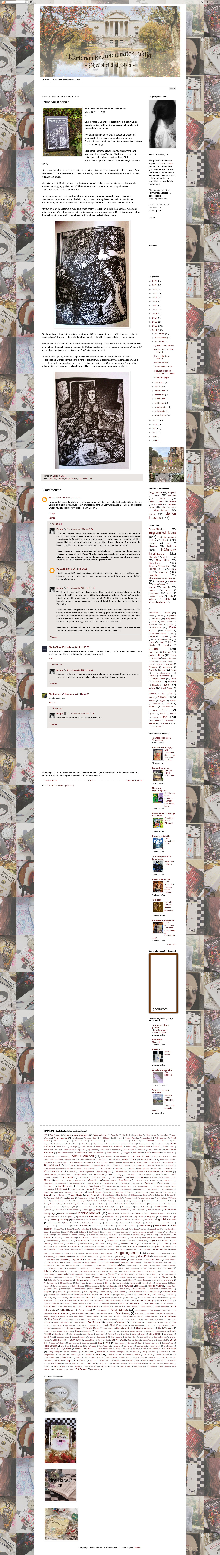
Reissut (172, 501)
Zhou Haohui (57, 1369)
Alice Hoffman (147, 1141)
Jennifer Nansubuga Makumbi (143, 1232)
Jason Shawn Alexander (137, 1229)
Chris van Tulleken (144, 1174)
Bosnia (170, 621)
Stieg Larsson (59, 1340)
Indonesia (163, 636)
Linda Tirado (83, 1268)
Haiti (171, 634)
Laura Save (135, 1262)
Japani (153, 649)
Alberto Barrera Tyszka (63, 1141)
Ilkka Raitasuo (125, 1220)
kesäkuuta (160, 394)
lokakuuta (159, 342)
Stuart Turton (75, 1340)
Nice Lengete (157, 1295)
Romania (172, 682)
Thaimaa (152, 706)
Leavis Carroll (49, 1265)
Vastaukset (57, 524)
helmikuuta (160, 411)
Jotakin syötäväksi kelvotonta (161, 857)
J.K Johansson (109, 1223)
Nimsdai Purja (129, 1298)
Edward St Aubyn (93, 1189)
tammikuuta (160, 415)
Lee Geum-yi (72, 1265)
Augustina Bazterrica (161, 1156)
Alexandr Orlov (96, 1141)
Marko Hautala (169, 1277)
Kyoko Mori (65, 1262)
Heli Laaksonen (66, 1214)
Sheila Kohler (112, 1331)
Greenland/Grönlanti (157, 634)
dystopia (153, 575)
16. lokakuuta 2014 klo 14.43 (81, 588)
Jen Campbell (94, 1232)
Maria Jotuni (48, 1277)
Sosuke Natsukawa (79, 1337)
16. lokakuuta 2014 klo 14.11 (73, 569)
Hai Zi (137, 1207)
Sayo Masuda (108, 1328)
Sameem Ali (57, 1325)
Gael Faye (109, 1201)
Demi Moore (123, 1183)
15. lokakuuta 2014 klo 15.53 (75, 647)
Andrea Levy (131, 1147)
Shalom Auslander (83, 1331)
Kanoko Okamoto (90, 1246)
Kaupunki (172, 492)
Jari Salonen (96, 1229)
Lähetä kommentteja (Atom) (60, 785)
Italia (170, 642)
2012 (155, 424)
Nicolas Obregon (64, 1298)
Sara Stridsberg (136, 1325)
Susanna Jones (73, 1343)
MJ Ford (123, 1271)
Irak (154, 639)
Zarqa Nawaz (164, 1366)
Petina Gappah (140, 1310)
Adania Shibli (137, 1135)
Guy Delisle (105, 1207)
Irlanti (168, 639)
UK (164, 710)
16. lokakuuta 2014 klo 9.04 (80, 529)
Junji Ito (143, 1244)
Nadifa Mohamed (167, 1289)
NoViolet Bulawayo (161, 1298)
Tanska (168, 704)
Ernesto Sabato (108, 1195)
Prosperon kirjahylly (162, 747)
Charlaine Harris (53, 1171)
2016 (155, 322)
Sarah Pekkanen (162, 1325)
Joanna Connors (70, 1238)
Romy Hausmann (145, 1319)
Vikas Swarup (59, 1360)
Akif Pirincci (117, 1138)
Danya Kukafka (110, 1180)
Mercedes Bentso (95, 1283)
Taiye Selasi (64, 1346)
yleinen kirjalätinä (157, 602)
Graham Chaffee (139, 1204)
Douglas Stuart (125, 1186)
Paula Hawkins (146, 1306)
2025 (155, 285)
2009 (155, 436)
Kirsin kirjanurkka (161, 879)
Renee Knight (107, 1316)
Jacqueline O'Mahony (165, 1223)
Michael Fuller (147, 1283)
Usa (90, 479)
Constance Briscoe (118, 1177)
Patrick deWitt (50, 1306)
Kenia (151, 655)
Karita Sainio (63, 1249)
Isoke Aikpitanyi (95, 1223)
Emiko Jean (119, 1192)
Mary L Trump (97, 1280)
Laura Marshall (122, 1262)
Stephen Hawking (160, 1337)
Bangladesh (171, 619)
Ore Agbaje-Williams (113, 1300)
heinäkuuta (160, 390)
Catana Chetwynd (104, 1168)
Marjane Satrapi (138, 1277)
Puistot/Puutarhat (156, 501)
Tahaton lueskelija (161, 738)
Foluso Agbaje (116, 1198)
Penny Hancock (85, 1310)
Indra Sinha (137, 1220)
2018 (155, 313)
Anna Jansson (129, 1150)
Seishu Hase (49, 1331)
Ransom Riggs (49, 1316)
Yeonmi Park (168, 1363)
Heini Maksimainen (154, 1210)
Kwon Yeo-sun (170, 1259)
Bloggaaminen (156, 492)
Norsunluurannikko (163, 673)
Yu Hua (104, 1366)
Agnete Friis (164, 1135)
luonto (152, 514)
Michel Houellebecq (59, 1286)
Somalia (152, 694)
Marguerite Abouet (142, 1274)
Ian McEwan (90, 1220)
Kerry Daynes (163, 1253)
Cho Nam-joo (98, 1174)
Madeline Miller (150, 1271)
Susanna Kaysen (88, 1343)
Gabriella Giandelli (95, 1201)
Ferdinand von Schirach (86, 1198)
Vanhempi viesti (134, 780)
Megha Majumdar (50, 1283)
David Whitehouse (76, 1183)
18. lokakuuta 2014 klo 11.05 (80, 713)
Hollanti (152, 636)
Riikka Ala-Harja (151, 1316)
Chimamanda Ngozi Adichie (159, 1171)
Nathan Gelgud (105, 1292)
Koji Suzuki (77, 1259)
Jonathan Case (112, 1241)
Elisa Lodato (48, 1192)
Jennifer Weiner (162, 1232)
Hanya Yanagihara (104, 1210)
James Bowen (64, 1226)
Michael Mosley (161, 1283)
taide (171, 596)
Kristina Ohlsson (153, 1259)
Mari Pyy (155, 1274)
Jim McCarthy (138, 1235)
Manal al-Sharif (91, 1274)
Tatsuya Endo (128, 1346)
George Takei (76, 1204)
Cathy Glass (118, 1168)
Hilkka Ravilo (95, 1216)
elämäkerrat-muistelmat (162, 578)
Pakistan (153, 676)
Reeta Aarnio (79, 1316)
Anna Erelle (105, 1150)
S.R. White (109, 1322)
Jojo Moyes (81, 1240)
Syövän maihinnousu (164, 345)
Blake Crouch (142, 1162)
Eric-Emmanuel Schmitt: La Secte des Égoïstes (169, 755)
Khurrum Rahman (79, 1257)
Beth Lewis (89, 1162)
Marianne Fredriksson (64, 1277)
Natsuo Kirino (169, 1291)
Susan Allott (162, 1340)
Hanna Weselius (73, 1210)
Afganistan (153, 613)
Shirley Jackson (136, 1331)
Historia (152, 543)
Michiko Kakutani (108, 1286)
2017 (155, 318)
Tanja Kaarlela (77, 1346)
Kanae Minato (74, 1247)
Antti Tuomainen (152, 1153)
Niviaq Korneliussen (145, 1298)
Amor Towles (61, 1147)
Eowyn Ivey (63, 1195)
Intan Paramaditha (54, 1223)
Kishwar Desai (159, 1257)
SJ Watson (121, 1322)
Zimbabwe (156, 726)
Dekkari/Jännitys (156, 529)
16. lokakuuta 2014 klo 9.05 (80, 670)
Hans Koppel (87, 1210)
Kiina (161, 655)
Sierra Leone (154, 691)
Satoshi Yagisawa (74, 1328)
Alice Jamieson (163, 1141)
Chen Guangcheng (86, 1172)
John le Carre (67, 1241)
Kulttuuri (171, 546)
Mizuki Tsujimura (110, 1289)
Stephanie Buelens (115, 1337)
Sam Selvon (163, 1322)
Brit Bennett (168, 1162)
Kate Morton (120, 1249)
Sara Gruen (123, 1325)
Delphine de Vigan (109, 1183)
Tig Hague (136, 1349)
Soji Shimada (168, 1334)
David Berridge (125, 1180)
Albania (151, 616)
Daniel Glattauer (80, 1180)
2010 (155, 432)
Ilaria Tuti (112, 1220)
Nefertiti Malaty (65, 1295)
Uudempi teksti (50, 780)
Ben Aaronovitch (148, 1159)
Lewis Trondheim (169, 1265)
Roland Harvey (103, 1319)
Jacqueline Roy (50, 1226)
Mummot (156, 1042)
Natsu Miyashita (120, 1292)
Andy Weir (48, 1150)
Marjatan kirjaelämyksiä (159, 789)
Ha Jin (115, 1207)
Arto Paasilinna (62, 1156)
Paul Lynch (77, 1306)
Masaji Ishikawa (127, 1280)
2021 (155, 301)
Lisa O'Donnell (131, 1268)
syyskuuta (160, 382)
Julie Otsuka (100, 1244)
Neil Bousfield (71, 479)
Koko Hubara (91, 1259)
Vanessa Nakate (97, 1357)
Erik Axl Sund (92, 1195)
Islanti (151, 642)
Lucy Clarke (101, 1271)
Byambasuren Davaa (99, 1165)
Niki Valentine (106, 1298)
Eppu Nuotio (76, 1195)
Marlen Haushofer (66, 1280)
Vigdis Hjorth (165, 1357)
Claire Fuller (67, 1177)
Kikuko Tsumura (107, 1257)
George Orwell (62, 1204)
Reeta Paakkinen (93, 1316)
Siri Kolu (126, 1334)
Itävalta (152, 645)
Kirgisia (173, 655)
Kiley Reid (119, 1257)
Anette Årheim (69, 1150)
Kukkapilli (157, 1049)
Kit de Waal (172, 1257)
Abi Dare (67, 1135)
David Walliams (60, 1183)
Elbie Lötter (139, 1189)
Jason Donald (109, 1229)
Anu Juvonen (168, 1153)
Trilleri (152, 569)
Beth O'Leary (102, 1162)
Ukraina (163, 713)
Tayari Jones (141, 1346)
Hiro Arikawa (126, 1217)
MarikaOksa (55, 647)
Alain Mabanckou (161, 1138)
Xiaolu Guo (56, 1363)
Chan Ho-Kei (168, 1168)
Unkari (173, 714)
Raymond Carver (64, 1316)
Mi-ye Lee (109, 1283)
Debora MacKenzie (93, 1183)
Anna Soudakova (155, 1150)
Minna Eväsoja (52, 1289)
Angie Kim (80, 1150)
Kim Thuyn (130, 1257)
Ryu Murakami (94, 1322)
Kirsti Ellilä (144, 1256)
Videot (173, 507)
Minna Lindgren (66, 1289)
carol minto (95, 1369)
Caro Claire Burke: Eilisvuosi (169, 821)
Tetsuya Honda (65, 1349)
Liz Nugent (168, 1268)
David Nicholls (168, 1180)
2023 (155, 293)
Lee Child (60, 1265)
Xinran (66, 1363)
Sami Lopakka (81, 1325)
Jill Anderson (125, 1235)
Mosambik (167, 667)
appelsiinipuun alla (162, 1070)
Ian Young (101, 1220)
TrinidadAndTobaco (169, 706)
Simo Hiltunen (88, 1334)
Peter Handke (101, 1310)
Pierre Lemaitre (60, 1313)
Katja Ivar (67, 1253)
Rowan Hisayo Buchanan (62, 1322)
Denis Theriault (136, 1183)
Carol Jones (76, 1168)
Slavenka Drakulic (138, 1334)
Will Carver (160, 1360)
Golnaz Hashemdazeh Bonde (119, 1204)
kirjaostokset (161, 510)
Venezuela (169, 720)
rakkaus (152, 590)
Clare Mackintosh (99, 1177)
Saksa (152, 688)
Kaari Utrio (163, 1244)
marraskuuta (161, 338)
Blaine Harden (128, 1162)
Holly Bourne (138, 1217)
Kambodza (153, 652)
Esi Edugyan (135, 1195)
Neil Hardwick (105, 1295)
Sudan (151, 698)
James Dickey (97, 1226)
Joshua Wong (141, 1241)
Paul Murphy (107, 1306)
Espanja (169, 625)
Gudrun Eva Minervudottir (88, 1207)
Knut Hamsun (52, 1259)
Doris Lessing (95, 1186)
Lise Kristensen (155, 1268)
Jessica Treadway (78, 1235)
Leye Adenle (51, 1268)
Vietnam (164, 723)
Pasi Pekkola (150, 1303)
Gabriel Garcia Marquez (77, 1201)
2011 (154, 428)
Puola (173, 679)
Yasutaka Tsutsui (154, 1363)
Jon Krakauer (97, 1241)
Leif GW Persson (86, 1265)
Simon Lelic (100, 1334)
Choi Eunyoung (114, 1174)
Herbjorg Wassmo (127, 1213)
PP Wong (65, 1303)
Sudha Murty (89, 1340)
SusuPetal (157, 1039)
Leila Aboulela (100, 1265)
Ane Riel (58, 1150)
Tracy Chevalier (149, 1352)
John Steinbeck (53, 1241)
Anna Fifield (116, 1150)
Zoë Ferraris (81, 1369)
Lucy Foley (113, 1271)
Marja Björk (125, 1277)
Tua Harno (62, 1355)
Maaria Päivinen (135, 1271)
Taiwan (173, 701)
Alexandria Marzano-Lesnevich (117, 1141)
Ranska (156, 681)
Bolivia (163, 621)
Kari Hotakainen (135, 1247)
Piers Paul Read (78, 1313)
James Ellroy (111, 1226)
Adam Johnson (100, 1135)
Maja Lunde (63, 1274)
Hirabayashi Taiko (111, 1217)
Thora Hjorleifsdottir (105, 1349)
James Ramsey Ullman (127, 1226)
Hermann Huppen (157, 1213)
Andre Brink (116, 1146)
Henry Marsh (113, 1213)
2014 (155, 330)
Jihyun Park (112, 1235)
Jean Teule (56, 1232)
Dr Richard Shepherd (142, 1186)
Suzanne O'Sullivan (135, 1343)
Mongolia (153, 667)
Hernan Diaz (171, 1213)
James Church (80, 1225)
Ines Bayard (148, 1220)
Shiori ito (123, 1331)
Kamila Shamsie (59, 1246)
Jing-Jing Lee (152, 1235)
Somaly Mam (49, 1337)
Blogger (137, 1547)
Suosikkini (154, 563)
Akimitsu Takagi (131, 1138)
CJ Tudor (124, 1165)
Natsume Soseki (152, 1292)
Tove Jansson (134, 1352)
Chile (160, 624)
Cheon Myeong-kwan (103, 1172)
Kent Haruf (151, 1253)
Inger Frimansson (166, 1219)
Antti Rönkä (137, 1153)
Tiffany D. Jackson (122, 1349)
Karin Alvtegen (152, 1246)
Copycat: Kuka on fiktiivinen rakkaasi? (164, 372)
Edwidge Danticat (111, 1189)
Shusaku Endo (60, 1334)
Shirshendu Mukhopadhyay (156, 1331)
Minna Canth (171, 1286)
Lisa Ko (120, 1268)
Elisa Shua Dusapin (63, 1192)
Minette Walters (155, 1286)
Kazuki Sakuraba (92, 1253)
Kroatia (154, 661)
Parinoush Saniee (108, 1303)
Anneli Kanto (80, 1153)
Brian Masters (156, 1162)
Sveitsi (152, 701)
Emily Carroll (142, 1192)
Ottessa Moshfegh (146, 1300)
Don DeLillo (81, 1186)
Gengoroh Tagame (133, 1201)
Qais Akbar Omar (106, 1313)
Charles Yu (71, 1172)
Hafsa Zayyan (127, 1207)
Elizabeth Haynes (94, 1192)
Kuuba (162, 661)
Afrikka (167, 612)
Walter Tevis (104, 1360)
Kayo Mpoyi (78, 1253)
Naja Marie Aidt (59, 1292)
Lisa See (143, 1268)
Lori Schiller (74, 1271)
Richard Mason (136, 1316)
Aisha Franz (76, 1138)
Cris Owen (164, 1177)
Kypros (170, 661)
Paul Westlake (132, 1306)
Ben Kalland (164, 1159)
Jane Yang (60, 1229)
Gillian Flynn (88, 1204)
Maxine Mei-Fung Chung (162, 1280)
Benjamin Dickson (59, 1162)
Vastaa (52, 518)
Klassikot (153, 546)
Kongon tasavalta (169, 658)
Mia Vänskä (134, 1283)
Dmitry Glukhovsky (64, 1186)
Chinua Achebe (64, 1174)
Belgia (154, 622)
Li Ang (61, 1268)
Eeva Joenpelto (126, 1189)
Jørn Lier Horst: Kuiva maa (169, 773)
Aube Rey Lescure (122, 1156)
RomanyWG (130, 1319)
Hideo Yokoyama (66, 1217)
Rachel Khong (152, 1313)
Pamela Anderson (79, 1303)
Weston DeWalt (147, 1360)
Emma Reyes (155, 1192)
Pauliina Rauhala (161, 1306)
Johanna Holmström (117, 1238)
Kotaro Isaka (120, 1259)
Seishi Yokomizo (165, 1328)
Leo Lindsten (142, 1265)
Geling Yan (120, 1201)
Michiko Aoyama (93, 1286)
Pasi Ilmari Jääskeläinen (129, 1303)
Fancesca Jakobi (53, 1198)
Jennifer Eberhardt (121, 1232)
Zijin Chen (69, 1369)
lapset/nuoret (159, 584)
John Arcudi (134, 1238)
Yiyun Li (47, 1366)
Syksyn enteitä (161, 362)
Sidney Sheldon (74, 1334)
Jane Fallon (160, 1225)
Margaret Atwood (107, 1274)
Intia (174, 636)
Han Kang (147, 1207)
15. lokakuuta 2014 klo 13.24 (66, 498)
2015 (155, 326)
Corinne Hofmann (135, 1177)
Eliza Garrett (78, 1192)
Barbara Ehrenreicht (88, 1159)
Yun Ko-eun (151, 1366)
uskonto (152, 599)
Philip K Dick (165, 1310)
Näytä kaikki (171, 944)
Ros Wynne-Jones (162, 1319)
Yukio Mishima (138, 1366)
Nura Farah (59, 1300)
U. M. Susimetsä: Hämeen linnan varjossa (169, 887)
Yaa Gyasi (91, 1363)
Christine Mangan (161, 1174)
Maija (52, 513)
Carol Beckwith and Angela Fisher (56, 1168)
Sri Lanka (167, 694)
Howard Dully (164, 1217)
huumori (160, 581)
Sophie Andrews (63, 1337)
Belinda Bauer (129, 1159)
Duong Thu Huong (161, 1186)
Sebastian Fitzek (124, 1328)
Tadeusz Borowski (152, 1343)
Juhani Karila (71, 1244)
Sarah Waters (58, 1328)
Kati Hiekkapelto (161, 1249)
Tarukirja (156, 900)
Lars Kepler (77, 1262)
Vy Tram (93, 1360)
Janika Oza (85, 1229)
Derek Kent (164, 1183)
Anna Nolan (141, 1150)
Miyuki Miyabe (94, 1289)
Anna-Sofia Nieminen (65, 1153)
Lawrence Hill (160, 1262)
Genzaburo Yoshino (166, 1201)
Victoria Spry (152, 1357)
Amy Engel (74, 1147)
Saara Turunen (135, 1322)
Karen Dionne (120, 1246)
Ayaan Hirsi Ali (56, 1159)
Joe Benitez (84, 1238)
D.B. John (59, 1180)
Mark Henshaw (153, 1277)
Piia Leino (91, 1313)
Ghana (168, 631)
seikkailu (152, 596)
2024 (155, 289)
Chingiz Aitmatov (50, 1174)
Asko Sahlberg (106, 1156)
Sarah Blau (149, 1325)
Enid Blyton (49, 1195)
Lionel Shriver (96, 1268)
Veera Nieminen (111, 1357)
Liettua (151, 664)
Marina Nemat (99, 1277)
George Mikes (49, 1204)
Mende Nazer (80, 1283)
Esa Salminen (122, 1195)
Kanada (167, 652)
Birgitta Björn (115, 1162)
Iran (161, 639)
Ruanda (155, 685)
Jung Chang (112, 1244)
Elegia (59, 529)
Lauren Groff (147, 1262)
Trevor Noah (163, 1352)
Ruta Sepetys (80, 1322)
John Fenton (157, 1238)
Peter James (119, 1310)
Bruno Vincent (52, 1165)
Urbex (164, 507)
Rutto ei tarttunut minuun (162, 357)
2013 (155, 420)
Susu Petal (104, 1342)
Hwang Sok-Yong (60, 1219)
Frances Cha (129, 1198)
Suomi (162, 697)
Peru (174, 676)
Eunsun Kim (171, 1195)
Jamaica (167, 645)
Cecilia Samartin (143, 1168)
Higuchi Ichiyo (81, 1217)
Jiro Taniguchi (165, 1235)
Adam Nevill (126, 1135)
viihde (167, 599)
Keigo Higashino (127, 1253)
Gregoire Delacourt (54, 1207)
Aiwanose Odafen (90, 1138)
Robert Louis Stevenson (86, 1319)
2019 (155, 309)
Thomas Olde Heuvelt (84, 1349)
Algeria (160, 616)
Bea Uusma (103, 1159)
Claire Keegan (83, 1177)
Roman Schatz (117, 1319)
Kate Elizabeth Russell (92, 1249)
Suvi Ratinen (119, 1343)
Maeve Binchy (49, 1274)
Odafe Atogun (71, 1300)
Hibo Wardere (52, 1217)
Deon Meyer (150, 1183)
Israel (161, 642)
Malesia (159, 664)
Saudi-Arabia (166, 688)
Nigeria (161, 670)
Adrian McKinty (151, 1135)
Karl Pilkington (76, 1249)
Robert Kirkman (67, 1319)
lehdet (171, 584)
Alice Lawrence (59, 1144)
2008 (155, 440)
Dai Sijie (68, 1180)
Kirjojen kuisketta (161, 836)
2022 (155, 297)
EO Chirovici (61, 1189)
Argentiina (171, 616)
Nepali (151, 670)
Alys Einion (98, 1144)
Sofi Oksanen (154, 1334)
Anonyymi (126, 1153)
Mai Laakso (55, 694)
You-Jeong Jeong (91, 1366)
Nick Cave (169, 1295)
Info (168, 543)
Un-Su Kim (148, 1355)
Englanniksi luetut (162, 533)
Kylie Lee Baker (52, 1262)
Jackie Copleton (137, 1223)
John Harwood (170, 1238)
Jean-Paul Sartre (69, 1232)
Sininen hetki (157, 740)
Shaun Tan (99, 1331)
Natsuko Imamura (135, 1292)
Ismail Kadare (82, 1223)
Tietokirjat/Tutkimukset (159, 566)
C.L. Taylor (114, 1165)
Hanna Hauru (160, 1206)
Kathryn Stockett (145, 1249)
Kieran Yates (93, 1257)
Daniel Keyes (95, 1180)
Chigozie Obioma (136, 1172)
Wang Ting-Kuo (117, 1360)
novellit (166, 587)
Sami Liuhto (68, 1325)
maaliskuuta (161, 407)
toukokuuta (160, 399)
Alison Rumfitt (73, 1144)
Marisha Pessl (113, 1277)
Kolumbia (156, 658)
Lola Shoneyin (61, 1271)
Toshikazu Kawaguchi (117, 1352)
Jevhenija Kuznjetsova (96, 1235)
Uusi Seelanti (155, 720)
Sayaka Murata (92, 1328)
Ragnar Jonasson (166, 1313)
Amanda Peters (160, 1144)
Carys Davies (89, 1168)
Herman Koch (142, 1213)
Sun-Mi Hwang (118, 1340)
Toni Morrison (87, 1352)
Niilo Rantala (77, 1298)
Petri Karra (154, 1310)
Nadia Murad (153, 1289)
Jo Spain (57, 1238)
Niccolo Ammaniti (141, 1295)
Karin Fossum (168, 1246)
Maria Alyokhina (167, 1274)
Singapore (168, 691)
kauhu (173, 581)
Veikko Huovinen (139, 1357)
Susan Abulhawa (149, 1340)
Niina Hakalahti (91, 1298)
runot (168, 590)
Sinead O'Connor (113, 1334)
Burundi (151, 624)
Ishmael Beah (69, 1223)
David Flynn (155, 1180)
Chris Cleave (129, 1174)
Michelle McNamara (77, 1286)
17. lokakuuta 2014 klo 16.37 (75, 694)
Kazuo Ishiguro (106, 1253)
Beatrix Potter (115, 1159)
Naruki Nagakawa (90, 1292)
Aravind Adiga (49, 1156)
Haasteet (166, 540)
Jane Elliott (145, 1225)
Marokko (169, 664)
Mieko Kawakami (125, 1286)
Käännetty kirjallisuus (162, 551)
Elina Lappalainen (167, 1189)
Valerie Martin (66, 1358)
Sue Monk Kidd (103, 1340)
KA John (152, 1244)
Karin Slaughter (49, 1249)
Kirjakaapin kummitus (163, 920)
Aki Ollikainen (105, 1138)
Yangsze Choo (104, 1363)
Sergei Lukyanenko (64, 1331)
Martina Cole (82, 1280)
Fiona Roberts (103, 1198)
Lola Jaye (48, 1271)
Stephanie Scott (131, 1337)
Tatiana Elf (116, 1346)
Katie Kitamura (56, 1253)
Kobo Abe (64, 1259)
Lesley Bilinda (155, 1265)
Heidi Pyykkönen (138, 1210)
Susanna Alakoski (57, 1343)
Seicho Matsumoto (145, 1328)
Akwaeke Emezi (146, 1138)
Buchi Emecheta (83, 1165)
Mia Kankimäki (121, 1283)
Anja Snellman (92, 1150)
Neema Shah (52, 1295)
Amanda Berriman (112, 1144)
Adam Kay (115, 1135)
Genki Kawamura (149, 1201)
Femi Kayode (68, 1198)
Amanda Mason (145, 1144)
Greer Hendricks (170, 1204)
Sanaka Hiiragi (95, 1325)
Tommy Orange (53, 1352)
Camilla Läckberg (137, 1165)
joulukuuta (160, 333)
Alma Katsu (86, 1144)
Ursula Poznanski (162, 1355)
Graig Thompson (154, 1204)
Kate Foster (108, 1249)
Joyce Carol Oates (159, 1240)
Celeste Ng (156, 1168)
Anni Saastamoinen (96, 1153)
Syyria (162, 701)
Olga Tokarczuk (85, 1300)
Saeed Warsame (150, 1322)
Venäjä (152, 723)
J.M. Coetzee (123, 1223)
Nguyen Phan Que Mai (122, 1295)
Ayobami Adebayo (71, 1159)
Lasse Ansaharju (90, 1262)
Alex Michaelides (81, 1141)
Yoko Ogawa (59, 1366)
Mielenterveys (169, 557)
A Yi (45, 1135)
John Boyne (145, 1238)
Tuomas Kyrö (75, 1355)
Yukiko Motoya (124, 1366)
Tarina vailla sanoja (163, 366)
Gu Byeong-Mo (70, 1207)
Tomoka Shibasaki (70, 1352)
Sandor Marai (109, 1325)
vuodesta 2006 (166, 163)
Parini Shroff (93, 1303)
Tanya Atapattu (90, 1346)
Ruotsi (166, 684)
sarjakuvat (82, 479)
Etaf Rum (160, 1195)
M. (50, 498)
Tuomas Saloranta (93, 1354)
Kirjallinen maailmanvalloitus (66, 80)
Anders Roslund (102, 1147)
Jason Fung (121, 1229)
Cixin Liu (55, 1177)
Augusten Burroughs (141, 1156)
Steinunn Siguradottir (97, 1337)
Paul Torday (119, 1306)
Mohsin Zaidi (124, 1289)
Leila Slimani (114, 1265)
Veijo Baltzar (124, 1357)
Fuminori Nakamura (58, 1201)
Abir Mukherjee (81, 1135)
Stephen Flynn (145, 1337)
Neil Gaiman (91, 1295)
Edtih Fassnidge (77, 1189)
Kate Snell (132, 1249)
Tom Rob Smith (168, 1348)
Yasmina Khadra (119, 1363)
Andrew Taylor (168, 1147)
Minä (162, 498)
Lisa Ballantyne (109, 1268)
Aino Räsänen (60, 1138)
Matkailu (172, 495)
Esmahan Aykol (148, 1195)
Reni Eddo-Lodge (121, 1316)
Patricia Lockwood (166, 1303)
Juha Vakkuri (58, 1244)
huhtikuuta (160, 403)
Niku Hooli (117, 1298)
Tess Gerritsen (49, 1349)
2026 (155, 281)
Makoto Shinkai (76, 1274)
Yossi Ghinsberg (75, 1366)
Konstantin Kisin (105, 1259)
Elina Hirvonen (152, 1189)
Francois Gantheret (145, 1198)
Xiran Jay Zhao (77, 1363)
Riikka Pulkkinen (168, 1316)
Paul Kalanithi (65, 1306)
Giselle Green (101, 1204)
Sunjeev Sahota (134, 1340)
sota (161, 596)
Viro (174, 723)
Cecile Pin (130, 1168)
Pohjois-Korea (158, 679)
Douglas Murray (111, 1186)
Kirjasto (60, 479)
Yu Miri (113, 1366)
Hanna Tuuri (59, 1210)
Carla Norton (168, 1165)
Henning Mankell (88, 1213)
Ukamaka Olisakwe (114, 1355)
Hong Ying (150, 1217)
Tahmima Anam (167, 1343)
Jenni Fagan (106, 1232)
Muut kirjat (162, 560)
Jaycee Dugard (155, 1229)
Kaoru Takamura (105, 1246)
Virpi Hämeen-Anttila (76, 1360)
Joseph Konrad (127, 1241)
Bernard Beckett (76, 1162)
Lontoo (156, 495)
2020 (155, 305)
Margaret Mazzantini (125, 1274)
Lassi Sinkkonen (106, 1262)
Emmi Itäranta (168, 1192)
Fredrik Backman (161, 1198)
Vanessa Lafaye (81, 1357)
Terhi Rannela (168, 1346)
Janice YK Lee (72, 1229)
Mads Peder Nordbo (165, 1271)
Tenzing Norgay (154, 1346)
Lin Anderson (71, 1268)
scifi (169, 593)
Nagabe (47, 1292)
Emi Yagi (108, 1192)
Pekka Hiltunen (67, 1310)
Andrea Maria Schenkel (149, 1147)
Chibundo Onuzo (121, 1172)
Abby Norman (55, 1135)
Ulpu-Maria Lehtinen (132, 1355)
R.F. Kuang (139, 1313)
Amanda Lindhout (129, 1144)
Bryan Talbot (69, 1165)
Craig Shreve (152, 1177)
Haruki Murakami (122, 1210)
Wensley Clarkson (132, 1360)
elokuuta (159, 386)
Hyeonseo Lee (77, 1220)
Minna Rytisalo (80, 1289)
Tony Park (101, 1352)
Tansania (156, 704)
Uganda (152, 714)
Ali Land (135, 1141)
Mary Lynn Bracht (112, 1280)
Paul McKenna (91, 1306)
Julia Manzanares (85, 1244)
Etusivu (45, 80)
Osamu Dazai (129, 1300)
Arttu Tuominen (83, 1156)
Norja (173, 670)
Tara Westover (104, 1346)
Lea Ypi (170, 1262)
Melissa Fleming (66, 1283)
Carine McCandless (154, 1165)
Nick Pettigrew (49, 1298)
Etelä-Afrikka (155, 627)
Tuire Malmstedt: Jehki (169, 841)
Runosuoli (158, 504)
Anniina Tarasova (112, 1153)
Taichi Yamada (50, 1346)
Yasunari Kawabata (136, 1363)
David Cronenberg (141, 1180)
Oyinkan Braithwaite (51, 1303)
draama (53, 479)
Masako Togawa (143, 1280)
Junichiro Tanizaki (128, 1244)
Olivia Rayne (98, 1300)
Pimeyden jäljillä (161, 377)
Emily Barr (130, 1192)
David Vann (48, 1183)
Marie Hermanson (83, 1277)
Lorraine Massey (87, 1271)
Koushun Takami (136, 1259)
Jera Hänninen (62, 1235)
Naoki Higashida (74, 1292)
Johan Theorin (99, 1238)
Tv (164, 569)
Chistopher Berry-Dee (82, 1174)
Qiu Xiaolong (123, 1313)
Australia (156, 618)
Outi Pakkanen (165, 1300)
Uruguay (155, 717)
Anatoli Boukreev (87, 1147)
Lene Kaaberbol (129, 1265)
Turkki (154, 710)
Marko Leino (51, 1280)
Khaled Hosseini (63, 1257)
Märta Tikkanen (138, 1289)
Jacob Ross (150, 1223)
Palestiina (164, 676)
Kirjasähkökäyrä (160, 768)
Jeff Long (82, 1232)
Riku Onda (53, 1319)
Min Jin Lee (140, 1286)
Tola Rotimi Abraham (150, 1349)
